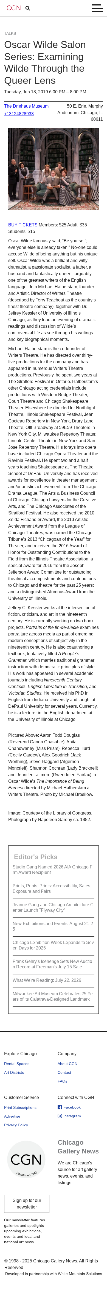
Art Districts (14, 1072)
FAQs (62, 1081)
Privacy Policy (16, 1125)
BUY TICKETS (23, 225)
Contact (64, 1072)
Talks (10, 33)
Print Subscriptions (20, 1107)
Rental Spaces (16, 1064)
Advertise (12, 1116)
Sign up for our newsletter (27, 1203)
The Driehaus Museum (26, 106)
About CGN (67, 1064)
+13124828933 (19, 113)
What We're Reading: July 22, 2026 (47, 980)
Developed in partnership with (53, 1273)
